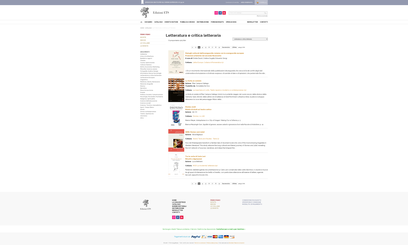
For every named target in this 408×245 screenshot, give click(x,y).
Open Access (231, 22)
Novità (143, 37)
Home (142, 28)
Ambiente (143, 54)
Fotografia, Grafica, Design (149, 71)
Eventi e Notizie (171, 22)
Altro (142, 118)
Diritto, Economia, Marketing (149, 67)
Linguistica (144, 79)
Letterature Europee (147, 77)
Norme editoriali (179, 206)
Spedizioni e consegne (251, 202)
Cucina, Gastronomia (147, 62)
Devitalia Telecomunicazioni (236, 243)
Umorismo (143, 116)
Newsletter (252, 22)
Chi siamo (148, 22)
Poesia (142, 92)
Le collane (145, 43)
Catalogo (158, 22)
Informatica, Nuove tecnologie (150, 73)
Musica (142, 86)
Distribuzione (203, 22)
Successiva (226, 47)
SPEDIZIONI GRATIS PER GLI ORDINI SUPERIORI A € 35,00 (164, 2)
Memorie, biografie (146, 84)
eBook (143, 40)
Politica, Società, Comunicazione (151, 94)
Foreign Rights (217, 22)
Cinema (142, 60)
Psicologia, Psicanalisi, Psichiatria (151, 96)
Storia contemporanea (148, 111)
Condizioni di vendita (232, 2)
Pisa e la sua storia (146, 90)
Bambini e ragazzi (146, 58)
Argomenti (145, 52)
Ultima (234, 47)
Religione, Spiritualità (147, 99)
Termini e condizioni (200, 243)
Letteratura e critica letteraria (150, 75)
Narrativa (143, 88)
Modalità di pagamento (252, 204)
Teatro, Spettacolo (147, 113)
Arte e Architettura (147, 56)
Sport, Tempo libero (147, 107)
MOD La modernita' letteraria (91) (205, 166)
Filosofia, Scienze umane (148, 69)
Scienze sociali (145, 103)
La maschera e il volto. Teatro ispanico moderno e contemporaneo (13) (219, 90)
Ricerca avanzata (262, 16)
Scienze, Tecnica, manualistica (150, 105)
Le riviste (144, 46)
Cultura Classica (145, 65)
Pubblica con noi (187, 22)
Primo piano (145, 34)
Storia (142, 109)
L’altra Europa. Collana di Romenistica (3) (208, 62)
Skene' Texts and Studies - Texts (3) (206, 139)
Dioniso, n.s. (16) (199, 116)
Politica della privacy (212, 243)
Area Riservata (247, 2)
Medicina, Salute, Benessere (150, 82)
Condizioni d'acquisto (251, 200)
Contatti (264, 22)
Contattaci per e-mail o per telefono (230, 229)
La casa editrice (179, 202)
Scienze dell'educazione (148, 101)
